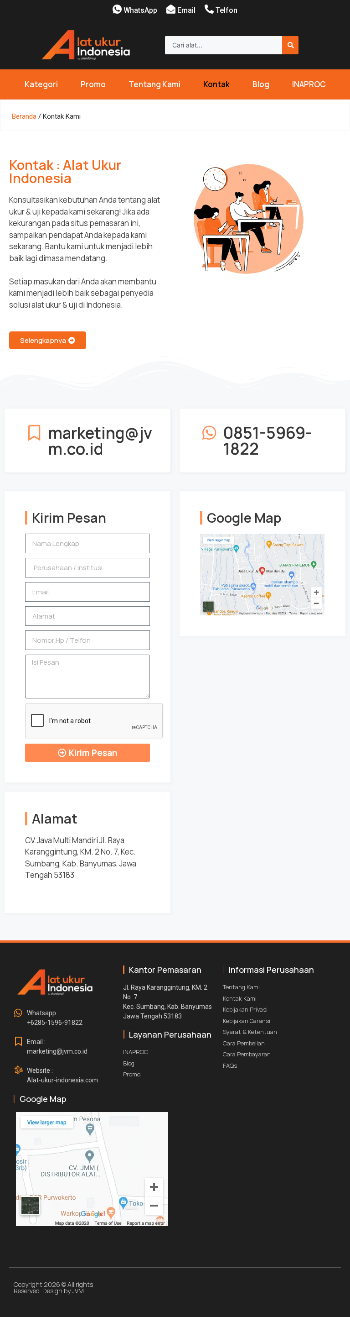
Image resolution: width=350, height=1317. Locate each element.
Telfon (226, 10)
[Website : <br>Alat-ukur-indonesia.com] (18, 1070)
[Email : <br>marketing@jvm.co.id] (18, 1041)
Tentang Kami (154, 84)
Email (186, 10)
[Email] (170, 9)
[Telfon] (209, 9)
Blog (260, 84)
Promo (93, 84)
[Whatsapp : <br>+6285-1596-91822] (18, 1013)
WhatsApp (140, 10)
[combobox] (223, 45)
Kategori (41, 84)
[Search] (290, 45)
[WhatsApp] (117, 9)
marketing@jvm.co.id (100, 440)
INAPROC (309, 84)
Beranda (24, 116)
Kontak (216, 84)
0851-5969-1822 (267, 440)
